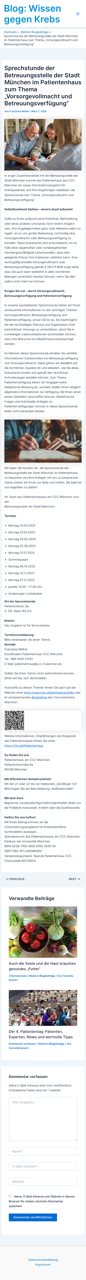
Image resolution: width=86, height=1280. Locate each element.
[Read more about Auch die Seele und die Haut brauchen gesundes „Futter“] (43, 932)
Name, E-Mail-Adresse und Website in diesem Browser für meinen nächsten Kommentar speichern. (42, 1201)
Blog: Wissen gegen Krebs (32, 14)
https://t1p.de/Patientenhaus (23, 745)
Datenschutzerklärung (43, 1260)
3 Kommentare (18, 975)
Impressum (43, 1264)
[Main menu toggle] (78, 14)
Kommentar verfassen (22, 1043)
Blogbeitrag (39, 697)
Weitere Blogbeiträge (42, 975)
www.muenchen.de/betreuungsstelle (49, 692)
